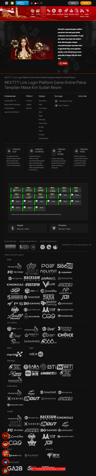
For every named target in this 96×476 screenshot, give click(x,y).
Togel (54, 14)
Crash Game (66, 15)
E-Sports (82, 15)
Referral (29, 108)
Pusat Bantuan (9, 108)
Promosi (29, 101)
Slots (38, 14)
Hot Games (32, 15)
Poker (77, 14)
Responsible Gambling (12, 104)
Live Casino (43, 15)
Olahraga (60, 14)
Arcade (71, 14)
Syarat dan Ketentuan (11, 112)
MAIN (65, 63)
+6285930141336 (65, 101)
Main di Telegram (21, 3)
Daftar (85, 3)
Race (48, 14)
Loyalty (28, 104)
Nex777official (64, 105)
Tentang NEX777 (10, 101)
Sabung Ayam (87, 15)
